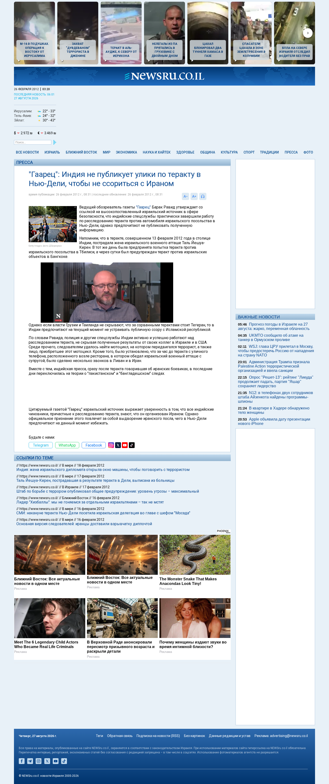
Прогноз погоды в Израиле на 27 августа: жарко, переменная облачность (273, 326)
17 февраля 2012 (90, 476)
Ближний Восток (81, 152)
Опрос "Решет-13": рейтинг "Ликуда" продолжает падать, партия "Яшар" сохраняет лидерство (275, 381)
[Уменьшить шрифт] (185, 196)
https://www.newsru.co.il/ (39, 465)
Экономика (126, 152)
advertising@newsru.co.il (289, 736)
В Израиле (70, 487)
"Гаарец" (143, 207)
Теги (99, 736)
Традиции (269, 152)
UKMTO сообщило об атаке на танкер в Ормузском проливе (270, 337)
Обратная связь (120, 736)
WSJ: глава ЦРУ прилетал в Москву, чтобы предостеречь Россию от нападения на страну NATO (276, 350)
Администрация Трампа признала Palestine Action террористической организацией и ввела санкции (274, 366)
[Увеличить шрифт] (194, 196)
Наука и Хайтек (157, 152)
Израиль (52, 152)
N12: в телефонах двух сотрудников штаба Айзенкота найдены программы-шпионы (275, 397)
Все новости (27, 152)
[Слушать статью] (207, 196)
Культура (229, 152)
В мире (67, 465)
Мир (106, 152)
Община (207, 152)
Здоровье (185, 152)
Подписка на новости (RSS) (158, 736)
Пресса (291, 152)
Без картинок (194, 736)
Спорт (249, 152)
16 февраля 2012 (105, 498)
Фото (308, 152)
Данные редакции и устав (229, 736)
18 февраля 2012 (90, 465)
